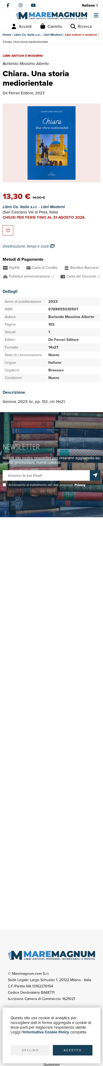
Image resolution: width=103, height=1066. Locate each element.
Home (7, 34)
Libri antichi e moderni (81, 34)
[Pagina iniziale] (51, 16)
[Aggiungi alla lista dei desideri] (8, 230)
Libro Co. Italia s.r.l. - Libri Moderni (38, 34)
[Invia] (95, 475)
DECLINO (30, 1050)
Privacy (79, 485)
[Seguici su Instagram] (20, 5)
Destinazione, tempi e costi (26, 246)
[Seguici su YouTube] (33, 5)
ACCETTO (73, 1050)
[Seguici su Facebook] (8, 5)
